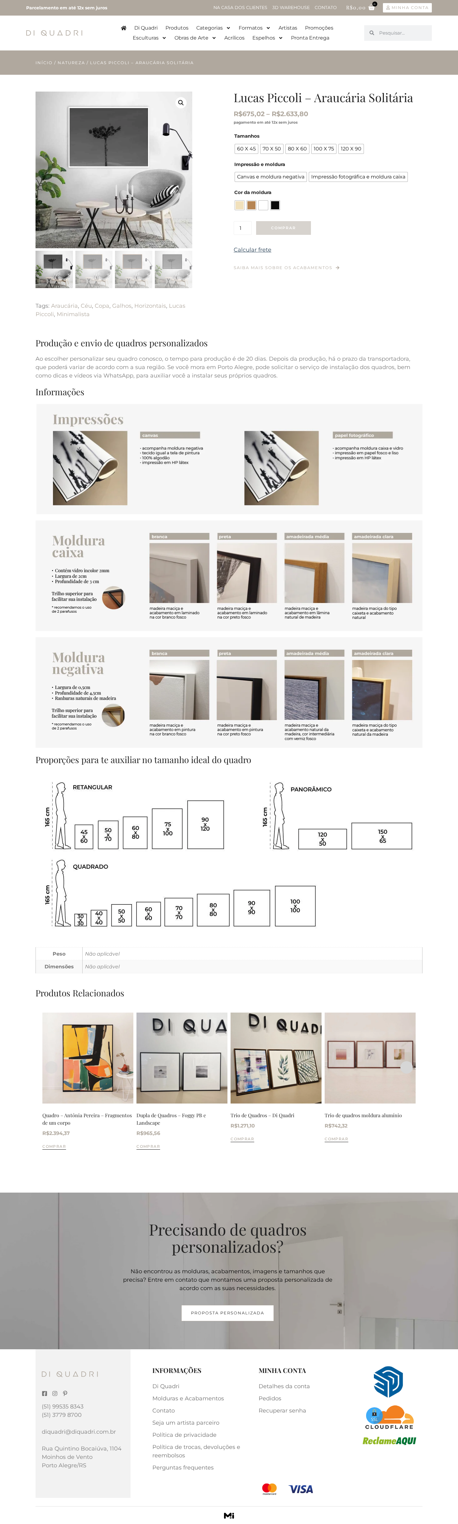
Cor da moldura (252, 192)
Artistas (288, 28)
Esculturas (146, 38)
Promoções (319, 28)
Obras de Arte (191, 38)
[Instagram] (55, 1393)
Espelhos (263, 38)
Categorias (209, 28)
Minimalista (73, 314)
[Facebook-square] (44, 1393)
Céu (86, 305)
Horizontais (150, 305)
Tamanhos (247, 136)
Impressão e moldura (259, 164)
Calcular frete (252, 249)
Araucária (64, 305)
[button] (181, 102)
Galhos (121, 305)
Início (44, 62)
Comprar (283, 228)
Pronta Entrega (310, 38)
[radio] (246, 149)
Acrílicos (234, 38)
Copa (102, 305)
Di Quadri (146, 28)
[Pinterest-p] (65, 1393)
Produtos (176, 28)
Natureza (71, 62)
